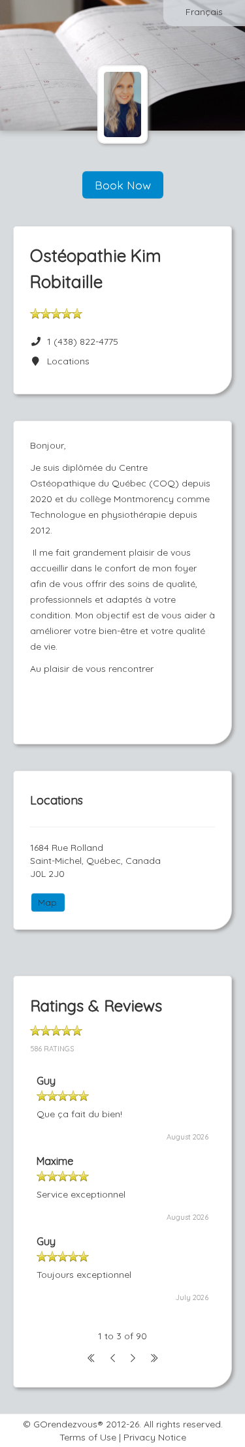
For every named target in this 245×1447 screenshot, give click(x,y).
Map (47, 902)
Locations (66, 361)
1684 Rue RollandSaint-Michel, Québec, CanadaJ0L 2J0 (95, 861)
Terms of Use (87, 1437)
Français (204, 12)
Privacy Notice (154, 1437)
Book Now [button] (123, 185)
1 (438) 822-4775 (82, 341)
